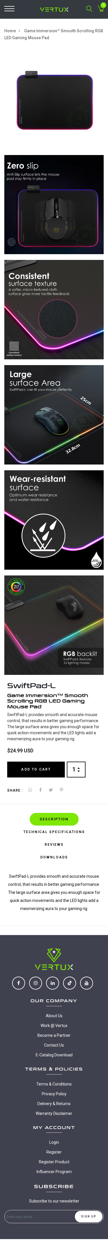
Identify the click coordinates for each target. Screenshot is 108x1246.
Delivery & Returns (54, 1103)
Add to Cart (36, 769)
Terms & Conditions (54, 1084)
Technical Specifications (54, 832)
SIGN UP (88, 1216)
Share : (15, 790)
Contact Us (54, 1045)
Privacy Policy (54, 1094)
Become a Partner (54, 1035)
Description (54, 819)
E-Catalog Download (54, 1055)
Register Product (54, 1162)
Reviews (54, 845)
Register (54, 1152)
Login (54, 1142)
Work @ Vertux (54, 1025)
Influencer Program (54, 1171)
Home (10, 31)
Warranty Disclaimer (54, 1113)
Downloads (54, 857)
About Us (54, 1015)
